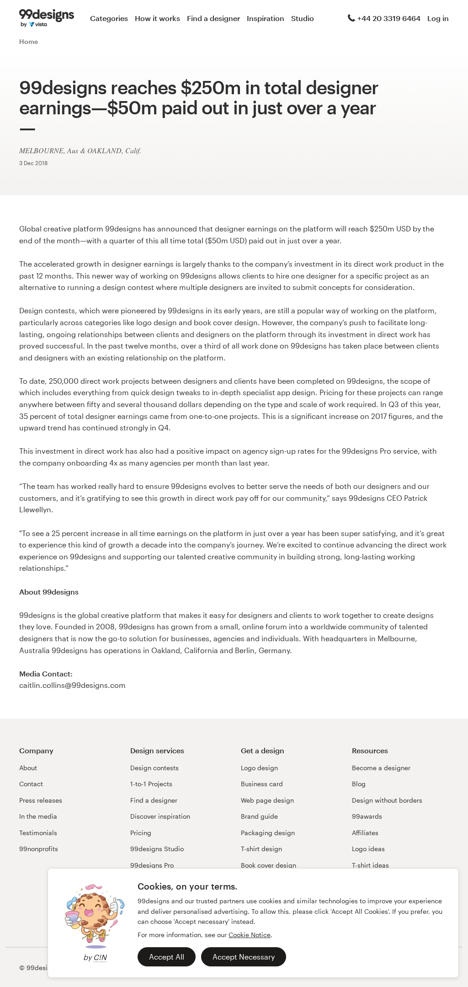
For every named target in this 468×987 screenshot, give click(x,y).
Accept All (166, 956)
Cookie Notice (250, 935)
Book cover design (268, 865)
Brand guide (259, 816)
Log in (438, 18)
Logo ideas (368, 849)
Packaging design (268, 833)
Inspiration (265, 18)
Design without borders (387, 800)
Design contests (154, 768)
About (28, 768)
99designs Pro (152, 865)
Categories (109, 18)
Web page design (267, 800)
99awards (367, 816)
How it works (157, 18)
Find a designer (213, 18)
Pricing (140, 833)
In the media (38, 816)
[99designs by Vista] (46, 18)
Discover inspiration (160, 816)
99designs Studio (157, 849)
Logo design (259, 768)
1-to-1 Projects (151, 784)
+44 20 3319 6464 (388, 18)
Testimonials (38, 833)
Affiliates (365, 833)
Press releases (40, 800)
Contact (31, 784)
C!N (99, 957)
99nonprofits (38, 849)
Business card (262, 784)
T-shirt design (261, 849)
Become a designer (381, 768)
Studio (302, 18)
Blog (359, 784)
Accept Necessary (244, 956)
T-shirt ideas (370, 865)
